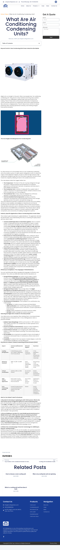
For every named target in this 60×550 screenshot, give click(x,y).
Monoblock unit (34, 509)
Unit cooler (33, 512)
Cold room (33, 505)
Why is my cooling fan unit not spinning (44, 474)
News (47, 6)
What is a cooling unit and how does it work (16, 488)
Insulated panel (34, 514)
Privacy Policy (53, 543)
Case (43, 6)
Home (22, 6)
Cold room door (34, 516)
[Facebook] (56, 2)
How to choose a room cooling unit (16, 474)
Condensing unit (34, 507)
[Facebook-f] (3, 536)
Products (35, 6)
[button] (39, 43)
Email (44, 22)
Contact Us (54, 6)
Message (45, 27)
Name (44, 17)
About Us (28, 6)
